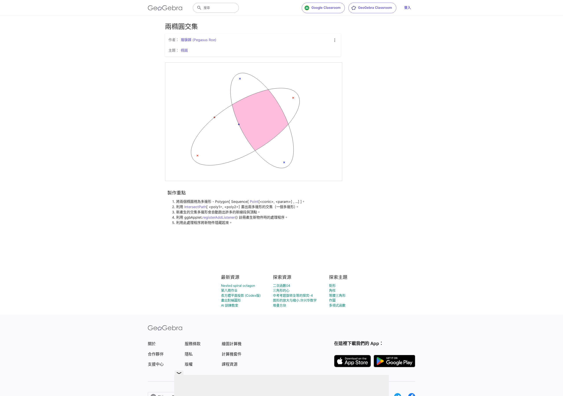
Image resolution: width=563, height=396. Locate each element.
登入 (407, 7)
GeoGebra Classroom (375, 7)
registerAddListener (219, 217)
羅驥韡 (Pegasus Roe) (198, 40)
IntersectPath (195, 207)
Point (254, 201)
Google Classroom (325, 7)
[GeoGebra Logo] (165, 8)
